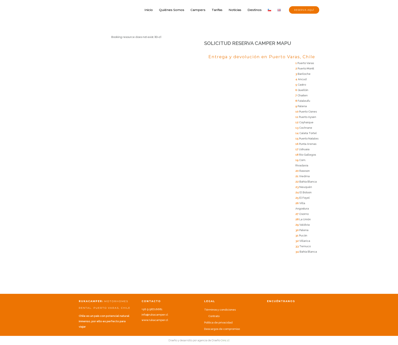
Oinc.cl (225, 340)
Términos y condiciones (220, 309)
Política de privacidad (218, 322)
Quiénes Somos (171, 10)
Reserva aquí (304, 9)
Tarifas (217, 10)
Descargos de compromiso (222, 328)
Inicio (148, 10)
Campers (198, 10)
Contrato (214, 316)
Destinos (255, 10)
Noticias (235, 10)
